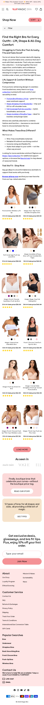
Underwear (6, 643)
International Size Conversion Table (15, 624)
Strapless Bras (8, 647)
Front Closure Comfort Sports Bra (32, 343)
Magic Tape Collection (11, 156)
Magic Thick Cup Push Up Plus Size (32, 432)
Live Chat (10, 679)
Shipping (5, 612)
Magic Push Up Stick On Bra (11, 388)
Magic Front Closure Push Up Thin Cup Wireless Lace (11, 432)
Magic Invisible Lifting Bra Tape (19, 114)
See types (22, 516)
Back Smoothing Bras (11, 651)
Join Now (22, 561)
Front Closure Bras (9, 655)
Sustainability (28, 578)
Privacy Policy (7, 608)
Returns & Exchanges (10, 604)
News (25, 582)
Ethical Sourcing (8, 586)
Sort (33, 20)
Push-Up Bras (7, 659)
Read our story (22, 491)
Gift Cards (6, 629)
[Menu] (3, 9)
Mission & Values (29, 574)
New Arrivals (25, 158)
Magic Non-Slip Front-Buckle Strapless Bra (32, 211)
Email (8, 682)
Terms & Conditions (9, 620)
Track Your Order (8, 616)
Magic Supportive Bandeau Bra (11, 343)
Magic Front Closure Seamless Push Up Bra (11, 300)
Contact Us (6, 596)
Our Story (5, 577)
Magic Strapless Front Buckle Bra (19, 104)
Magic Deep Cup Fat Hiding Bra (32, 300)
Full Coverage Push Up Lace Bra (19, 109)
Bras (4, 639)
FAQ (3, 600)
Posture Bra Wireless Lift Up (17, 99)
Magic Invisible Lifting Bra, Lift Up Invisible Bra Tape (32, 256)
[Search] (7, 9)
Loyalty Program (8, 582)
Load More (22, 449)
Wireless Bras (7, 663)
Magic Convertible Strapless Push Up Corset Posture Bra (32, 387)
